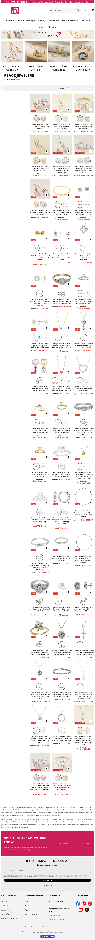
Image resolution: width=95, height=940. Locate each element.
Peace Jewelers (16, 79)
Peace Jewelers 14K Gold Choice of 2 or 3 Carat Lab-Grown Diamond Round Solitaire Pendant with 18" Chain (83, 740)
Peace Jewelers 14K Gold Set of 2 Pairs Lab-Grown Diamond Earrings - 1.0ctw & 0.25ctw (83, 169)
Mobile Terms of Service (9, 918)
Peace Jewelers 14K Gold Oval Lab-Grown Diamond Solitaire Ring (40, 474)
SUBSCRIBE (85, 843)
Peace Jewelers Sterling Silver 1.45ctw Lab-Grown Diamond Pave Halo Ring (40, 609)
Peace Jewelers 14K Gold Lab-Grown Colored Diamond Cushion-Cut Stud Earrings (61, 256)
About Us (4, 902)
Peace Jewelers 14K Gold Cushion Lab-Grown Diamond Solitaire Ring (39, 430)
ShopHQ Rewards (31, 914)
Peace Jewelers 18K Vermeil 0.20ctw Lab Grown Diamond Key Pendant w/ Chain (83, 345)
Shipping (28, 906)
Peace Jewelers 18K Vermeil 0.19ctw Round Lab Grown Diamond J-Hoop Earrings (40, 388)
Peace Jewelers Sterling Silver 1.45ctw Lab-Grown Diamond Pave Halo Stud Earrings (84, 609)
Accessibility (41, 927)
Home (6, 79)
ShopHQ (17, 931)
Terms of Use (24, 927)
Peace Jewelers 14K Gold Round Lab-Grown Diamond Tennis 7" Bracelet (61, 212)
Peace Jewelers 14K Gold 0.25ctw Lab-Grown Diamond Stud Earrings (40, 212)
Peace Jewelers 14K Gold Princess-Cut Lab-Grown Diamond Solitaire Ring (61, 609)
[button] (26, 20)
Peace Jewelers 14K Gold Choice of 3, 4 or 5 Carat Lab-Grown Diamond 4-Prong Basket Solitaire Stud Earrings (40, 786)
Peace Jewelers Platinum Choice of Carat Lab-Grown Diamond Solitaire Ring (61, 474)
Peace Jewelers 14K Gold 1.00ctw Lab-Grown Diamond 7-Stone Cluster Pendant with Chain (40, 695)
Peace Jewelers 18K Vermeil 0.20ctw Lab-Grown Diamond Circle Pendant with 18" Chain (62, 738)
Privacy (32, 927)
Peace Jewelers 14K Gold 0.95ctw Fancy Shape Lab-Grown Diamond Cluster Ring (40, 652)
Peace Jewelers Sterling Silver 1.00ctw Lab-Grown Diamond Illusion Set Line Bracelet (62, 694)
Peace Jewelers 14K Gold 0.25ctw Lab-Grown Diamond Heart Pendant (84, 388)
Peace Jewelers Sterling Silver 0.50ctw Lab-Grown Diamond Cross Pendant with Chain (84, 652)
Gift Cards (4, 906)
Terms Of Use (5, 914)
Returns (27, 910)
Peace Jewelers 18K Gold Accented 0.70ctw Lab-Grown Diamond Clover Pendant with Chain (84, 256)
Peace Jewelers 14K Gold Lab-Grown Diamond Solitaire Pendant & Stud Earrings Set (61, 169)
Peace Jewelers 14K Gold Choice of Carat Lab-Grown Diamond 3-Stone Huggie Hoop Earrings (61, 521)
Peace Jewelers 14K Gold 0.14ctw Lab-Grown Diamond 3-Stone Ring (61, 558)
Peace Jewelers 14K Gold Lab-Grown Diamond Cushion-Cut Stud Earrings (40, 345)
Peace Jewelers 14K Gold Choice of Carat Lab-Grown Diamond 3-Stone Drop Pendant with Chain (83, 695)
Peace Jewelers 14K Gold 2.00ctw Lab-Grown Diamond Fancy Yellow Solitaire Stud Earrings (40, 256)
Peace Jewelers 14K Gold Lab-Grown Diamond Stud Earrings (40, 126)
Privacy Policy (74, 876)
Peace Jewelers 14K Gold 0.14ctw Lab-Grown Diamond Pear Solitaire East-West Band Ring (40, 566)
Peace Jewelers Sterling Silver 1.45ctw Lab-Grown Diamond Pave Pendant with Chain (62, 652)
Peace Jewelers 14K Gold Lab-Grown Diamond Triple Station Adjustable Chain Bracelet (83, 514)
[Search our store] (78, 10)
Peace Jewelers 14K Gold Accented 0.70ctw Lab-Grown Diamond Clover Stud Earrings (40, 302)
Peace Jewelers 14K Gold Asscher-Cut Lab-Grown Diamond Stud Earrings (83, 212)
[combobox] (64, 10)
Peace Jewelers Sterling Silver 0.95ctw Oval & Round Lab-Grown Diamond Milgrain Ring (84, 431)
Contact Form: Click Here (57, 919)
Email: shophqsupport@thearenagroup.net (59, 908)
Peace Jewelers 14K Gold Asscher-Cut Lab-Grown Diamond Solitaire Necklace (61, 345)
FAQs (27, 902)
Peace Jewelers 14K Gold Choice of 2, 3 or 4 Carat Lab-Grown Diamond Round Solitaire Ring (62, 786)
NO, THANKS (47, 886)
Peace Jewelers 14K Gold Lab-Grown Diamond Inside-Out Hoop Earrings (40, 168)
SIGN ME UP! (47, 880)
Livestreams (9, 20)
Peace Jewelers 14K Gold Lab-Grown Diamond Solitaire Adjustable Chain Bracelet (83, 559)
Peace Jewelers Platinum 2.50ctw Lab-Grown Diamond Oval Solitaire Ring (40, 520)
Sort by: (62, 88)
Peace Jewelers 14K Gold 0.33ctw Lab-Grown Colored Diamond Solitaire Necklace (61, 388)
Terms (79, 876)
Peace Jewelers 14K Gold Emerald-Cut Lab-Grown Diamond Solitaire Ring (83, 301)
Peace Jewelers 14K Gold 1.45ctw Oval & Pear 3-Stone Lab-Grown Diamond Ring (61, 301)
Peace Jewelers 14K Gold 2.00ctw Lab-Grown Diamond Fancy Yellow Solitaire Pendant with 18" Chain (84, 475)
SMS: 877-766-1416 (55, 915)
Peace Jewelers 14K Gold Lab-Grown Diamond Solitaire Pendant (61, 126)
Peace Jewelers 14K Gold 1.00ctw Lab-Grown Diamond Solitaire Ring (83, 126)
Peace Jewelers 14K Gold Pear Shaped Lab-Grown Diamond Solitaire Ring (61, 430)
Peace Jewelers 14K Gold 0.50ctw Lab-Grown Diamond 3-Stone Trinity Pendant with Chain (40, 739)
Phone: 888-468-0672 (56, 902)
